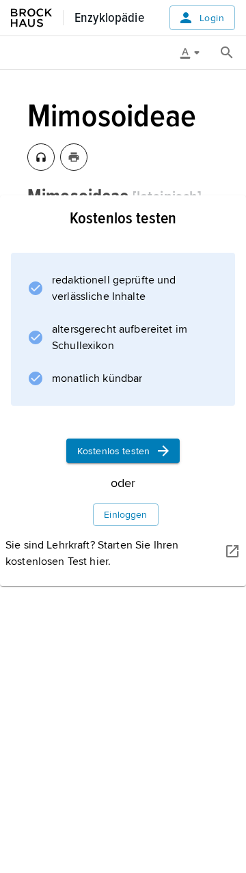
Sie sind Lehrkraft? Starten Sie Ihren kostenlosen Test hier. (91, 553)
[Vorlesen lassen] (41, 157)
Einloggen (125, 515)
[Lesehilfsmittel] (194, 52)
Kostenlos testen (113, 451)
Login (212, 18)
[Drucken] (73, 157)
